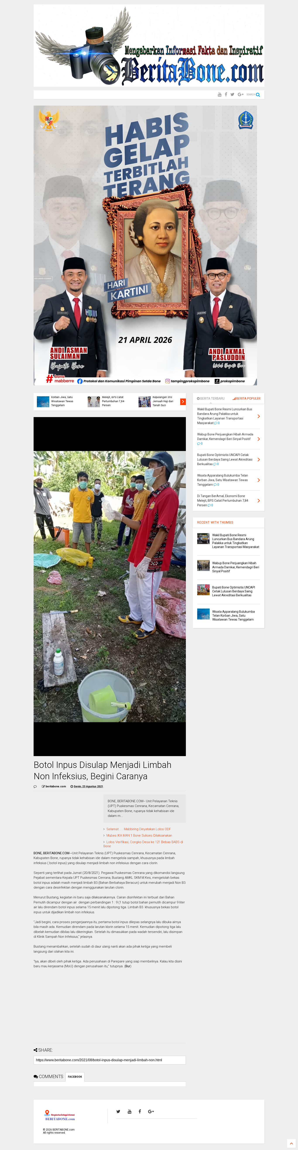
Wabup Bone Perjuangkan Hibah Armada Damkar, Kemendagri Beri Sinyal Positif (235, 567)
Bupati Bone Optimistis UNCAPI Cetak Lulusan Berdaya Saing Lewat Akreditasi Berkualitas (233, 591)
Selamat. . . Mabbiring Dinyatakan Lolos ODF (138, 829)
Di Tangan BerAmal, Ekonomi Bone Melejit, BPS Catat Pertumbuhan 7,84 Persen (114, 397)
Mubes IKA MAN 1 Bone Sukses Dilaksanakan (139, 835)
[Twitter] (232, 94)
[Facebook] (226, 94)
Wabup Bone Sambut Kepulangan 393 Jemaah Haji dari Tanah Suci (165, 399)
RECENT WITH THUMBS (215, 522)
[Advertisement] (110, 1009)
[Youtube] (219, 94)
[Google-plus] (240, 94)
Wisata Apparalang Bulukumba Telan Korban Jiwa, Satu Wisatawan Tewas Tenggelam (62, 397)
